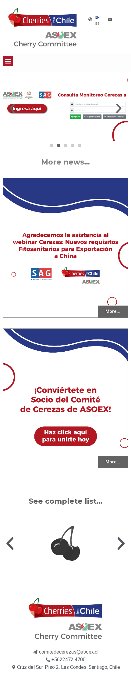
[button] (8, 61)
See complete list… (65, 501)
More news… (65, 162)
